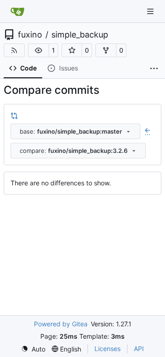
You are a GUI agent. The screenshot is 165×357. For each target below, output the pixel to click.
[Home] (17, 11)
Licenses (107, 348)
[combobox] (75, 131)
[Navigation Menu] (151, 11)
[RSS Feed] (14, 50)
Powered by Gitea (61, 324)
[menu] (33, 349)
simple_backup (79, 34)
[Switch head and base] (14, 115)
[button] (38, 50)
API (139, 348)
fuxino (30, 34)
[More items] (154, 68)
